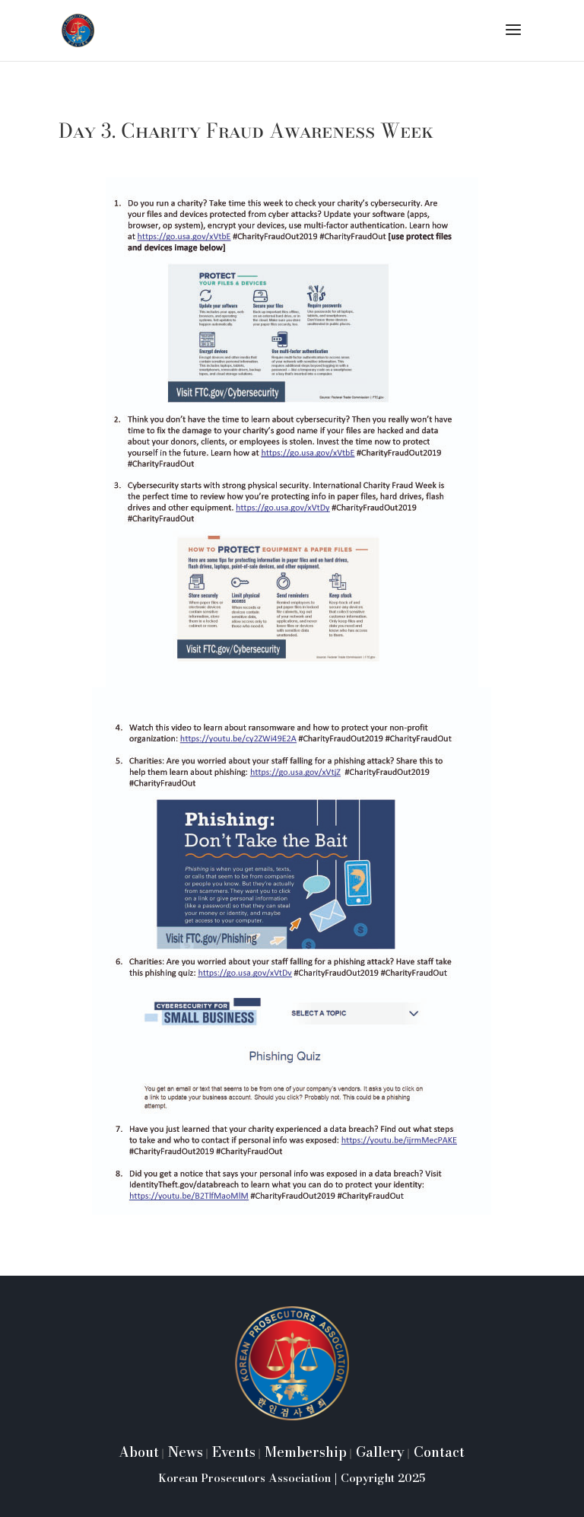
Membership (304, 1452)
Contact (437, 1452)
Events (232, 1452)
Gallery (378, 1452)
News (183, 1452)
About (139, 1452)
